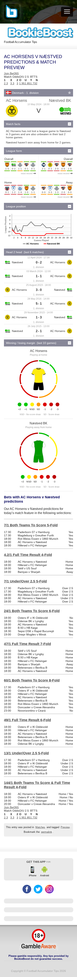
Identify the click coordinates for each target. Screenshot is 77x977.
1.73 (33, 83)
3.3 (12, 83)
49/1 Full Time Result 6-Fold (27, 720)
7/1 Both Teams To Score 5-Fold (31, 525)
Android (44, 875)
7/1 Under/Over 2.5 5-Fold (25, 581)
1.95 (22, 83)
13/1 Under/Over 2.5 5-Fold (26, 753)
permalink (46, 832)
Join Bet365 (11, 73)
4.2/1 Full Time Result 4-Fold (28, 555)
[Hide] (69, 124)
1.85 (27, 83)
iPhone (33, 875)
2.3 (6, 83)
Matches (40, 827)
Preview (65, 827)
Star (69, 92)
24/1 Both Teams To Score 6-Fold (32, 611)
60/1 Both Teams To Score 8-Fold (32, 680)
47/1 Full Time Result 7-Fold (27, 644)
